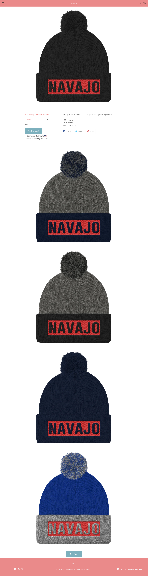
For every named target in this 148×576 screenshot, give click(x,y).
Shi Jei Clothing (69, 569)
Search (74, 563)
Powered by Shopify (84, 569)
